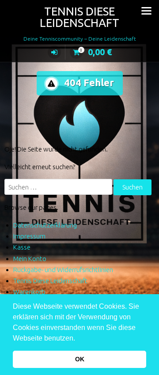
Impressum (29, 236)
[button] (78, 338)
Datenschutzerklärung (45, 225)
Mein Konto (29, 258)
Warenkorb (29, 291)
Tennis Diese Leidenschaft (79, 17)
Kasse (21, 247)
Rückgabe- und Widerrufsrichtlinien (63, 269)
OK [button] (79, 359)
